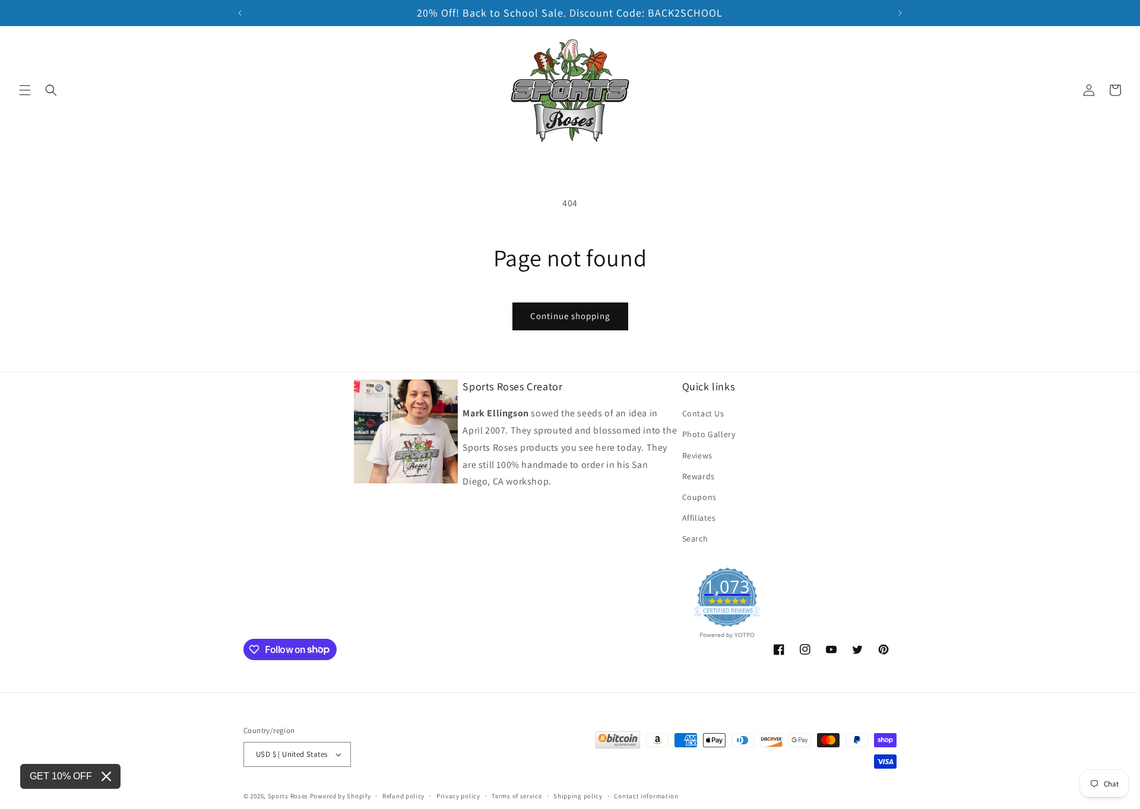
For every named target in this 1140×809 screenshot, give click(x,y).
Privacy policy (458, 796)
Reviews (697, 455)
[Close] (106, 776)
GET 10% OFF (61, 776)
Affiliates (699, 517)
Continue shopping (570, 315)
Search (695, 538)
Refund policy (403, 796)
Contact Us (703, 413)
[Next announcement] (900, 13)
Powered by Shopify (340, 796)
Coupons (699, 497)
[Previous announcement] (240, 13)
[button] (25, 90)
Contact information (646, 796)
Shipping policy (578, 796)
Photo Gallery (709, 434)
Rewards (698, 476)
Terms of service (517, 796)
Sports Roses (288, 796)
